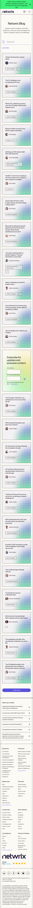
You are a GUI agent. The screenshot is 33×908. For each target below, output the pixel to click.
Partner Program (22, 784)
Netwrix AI (20, 817)
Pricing (19, 826)
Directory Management (8, 760)
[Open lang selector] (25, 12)
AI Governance (6, 754)
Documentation (6, 789)
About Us (20, 812)
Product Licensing (22, 849)
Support (4, 821)
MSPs (19, 789)
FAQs (3, 828)
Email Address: (10, 368)
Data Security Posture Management (7, 756)
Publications (5, 796)
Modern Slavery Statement (22, 846)
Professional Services (7, 819)
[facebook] (13, 873)
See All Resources (6, 805)
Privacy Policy (14, 384)
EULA (19, 836)
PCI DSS (4, 845)
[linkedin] (4, 873)
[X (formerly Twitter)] (9, 873)
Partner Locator (22, 791)
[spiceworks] (28, 873)
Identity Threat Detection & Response (8, 767)
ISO (3, 838)
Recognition (21, 824)
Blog (3, 784)
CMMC (4, 836)
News (3, 793)
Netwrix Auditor (22, 756)
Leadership (20, 815)
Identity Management (7, 764)
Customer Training (6, 815)
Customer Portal (6, 812)
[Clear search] (29, 41)
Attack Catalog (6, 802)
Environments (5, 774)
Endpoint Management (8, 762)
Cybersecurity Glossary (7, 786)
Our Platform (5, 751)
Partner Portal (21, 793)
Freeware (4, 791)
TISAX (3, 847)
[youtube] (18, 873)
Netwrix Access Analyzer (24, 754)
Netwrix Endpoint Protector (22, 763)
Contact (20, 828)
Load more (16, 690)
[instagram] (23, 873)
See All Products (22, 770)
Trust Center (21, 843)
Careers (20, 819)
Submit (24, 379)
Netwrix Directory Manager (22, 759)
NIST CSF (4, 843)
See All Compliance (7, 850)
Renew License (6, 817)
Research (4, 798)
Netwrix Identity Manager (24, 766)
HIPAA (3, 841)
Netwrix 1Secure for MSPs (24, 751)
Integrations (5, 776)
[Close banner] (30, 4)
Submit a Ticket (6, 826)
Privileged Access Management (6, 771)
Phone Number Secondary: (13, 374)
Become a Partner (22, 786)
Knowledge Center (6, 824)
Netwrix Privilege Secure (24, 768)
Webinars (4, 800)
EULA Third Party (22, 838)
